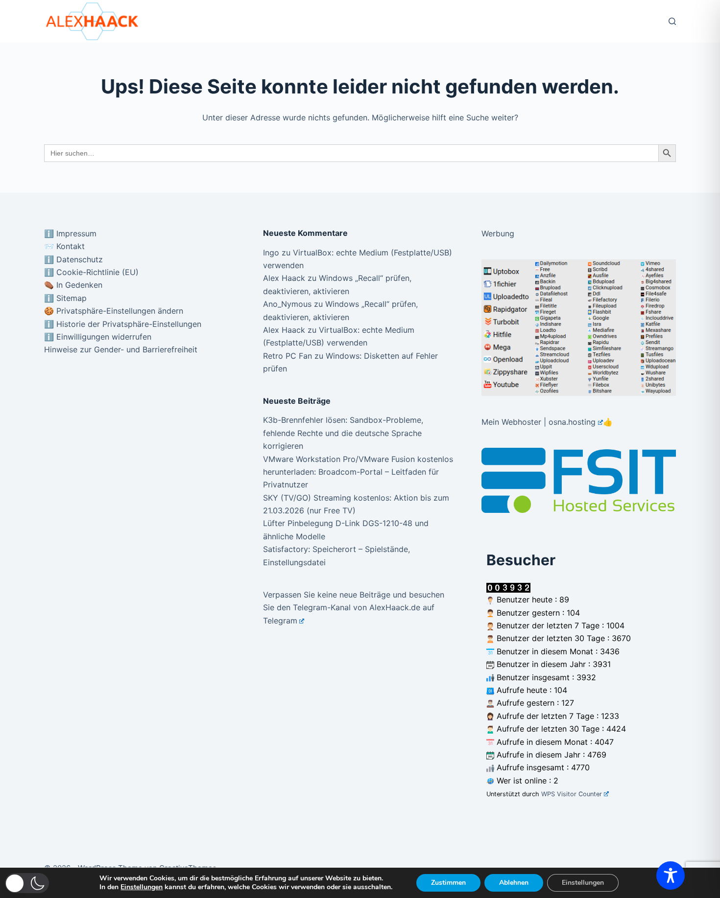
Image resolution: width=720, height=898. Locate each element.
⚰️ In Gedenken (73, 285)
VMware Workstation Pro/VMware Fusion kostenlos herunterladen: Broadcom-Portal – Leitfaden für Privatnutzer (358, 472)
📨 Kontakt (64, 246)
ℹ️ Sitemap (65, 298)
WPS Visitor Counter (571, 794)
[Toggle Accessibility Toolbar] (670, 875)
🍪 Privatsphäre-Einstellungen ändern (113, 311)
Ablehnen (513, 882)
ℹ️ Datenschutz (73, 259)
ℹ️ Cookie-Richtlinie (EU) (91, 272)
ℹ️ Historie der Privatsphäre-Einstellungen (122, 324)
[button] (27, 883)
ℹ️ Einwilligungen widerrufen (97, 337)
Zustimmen (448, 882)
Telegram (280, 620)
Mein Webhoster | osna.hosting (538, 422)
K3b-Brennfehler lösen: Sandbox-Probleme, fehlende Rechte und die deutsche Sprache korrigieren (343, 433)
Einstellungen (141, 887)
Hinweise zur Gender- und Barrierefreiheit (120, 349)
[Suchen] (672, 21)
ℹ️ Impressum (70, 233)
